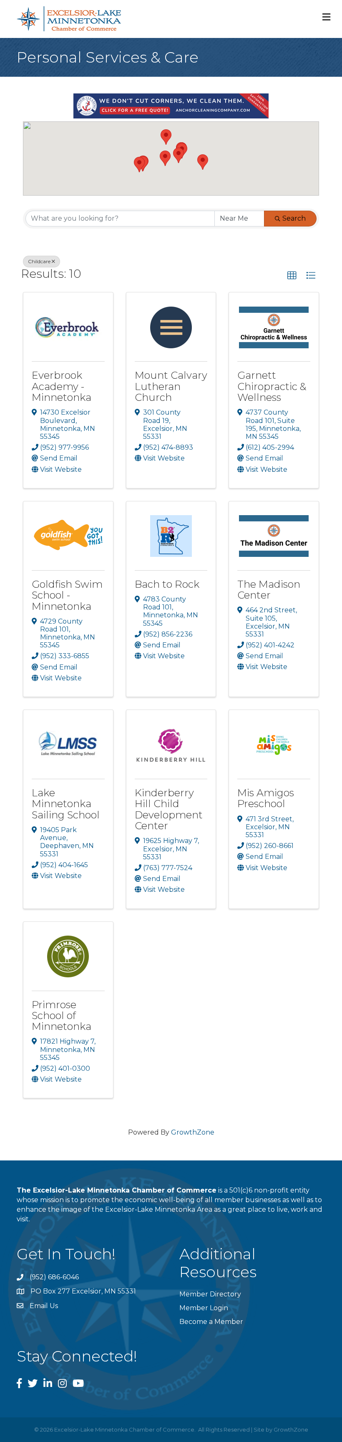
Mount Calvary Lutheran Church (171, 386)
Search (294, 218)
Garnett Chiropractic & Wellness (272, 386)
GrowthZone (192, 1132)
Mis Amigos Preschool (265, 798)
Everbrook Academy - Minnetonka (61, 386)
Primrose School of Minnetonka (61, 1016)
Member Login (203, 1308)
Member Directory (210, 1294)
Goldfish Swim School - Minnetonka (67, 595)
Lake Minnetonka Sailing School (66, 804)
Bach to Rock (167, 584)
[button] (202, 162)
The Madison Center (268, 589)
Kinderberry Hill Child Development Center (169, 809)
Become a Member (211, 1322)
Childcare (39, 261)
